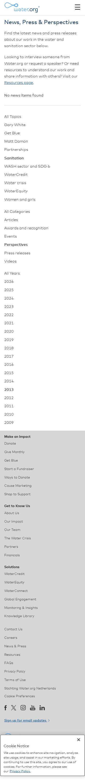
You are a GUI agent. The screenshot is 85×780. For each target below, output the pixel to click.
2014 (9, 381)
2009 (9, 423)
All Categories (17, 212)
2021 (9, 323)
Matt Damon (16, 141)
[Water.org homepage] (22, 7)
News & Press (15, 646)
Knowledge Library (19, 616)
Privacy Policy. (20, 771)
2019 (9, 340)
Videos (10, 261)
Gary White (15, 125)
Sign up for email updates (25, 720)
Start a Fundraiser (19, 469)
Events (10, 236)
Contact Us (13, 629)
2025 (9, 290)
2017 (9, 356)
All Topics (12, 117)
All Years (12, 273)
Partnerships (16, 150)
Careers (10, 638)
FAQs (8, 663)
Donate (10, 443)
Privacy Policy (14, 671)
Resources (12, 654)
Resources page (18, 83)
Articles (11, 220)
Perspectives (16, 245)
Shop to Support (17, 494)
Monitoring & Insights (21, 608)
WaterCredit (16, 175)
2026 (9, 282)
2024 (9, 298)
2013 (9, 390)
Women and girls (19, 200)
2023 (9, 307)
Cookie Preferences (19, 696)
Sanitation (14, 158)
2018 (9, 348)
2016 (9, 365)
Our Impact (13, 521)
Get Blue (12, 133)
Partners (11, 547)
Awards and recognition (26, 228)
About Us (11, 513)
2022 (9, 315)
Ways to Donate (17, 477)
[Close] (78, 740)
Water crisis (15, 183)
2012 (9, 398)
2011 (9, 406)
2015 (9, 373)
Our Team (12, 530)
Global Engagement (20, 599)
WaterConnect (16, 591)
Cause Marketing (18, 485)
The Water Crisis (17, 538)
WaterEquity (16, 191)
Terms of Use (15, 680)
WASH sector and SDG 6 (27, 166)
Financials (12, 555)
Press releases (17, 253)
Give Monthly (14, 452)
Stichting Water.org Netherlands (30, 688)
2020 (9, 331)
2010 (9, 414)
